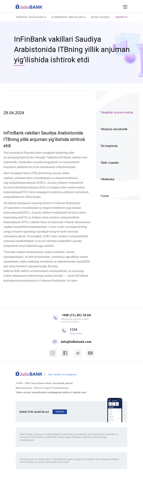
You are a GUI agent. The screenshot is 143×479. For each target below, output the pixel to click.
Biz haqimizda (109, 146)
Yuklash (59, 411)
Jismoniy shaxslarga (31, 17)
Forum (105, 196)
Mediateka (107, 179)
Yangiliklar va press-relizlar (117, 112)
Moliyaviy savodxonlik (114, 129)
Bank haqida (100, 17)
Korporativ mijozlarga (69, 17)
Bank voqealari (110, 162)
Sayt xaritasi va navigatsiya (62, 374)
